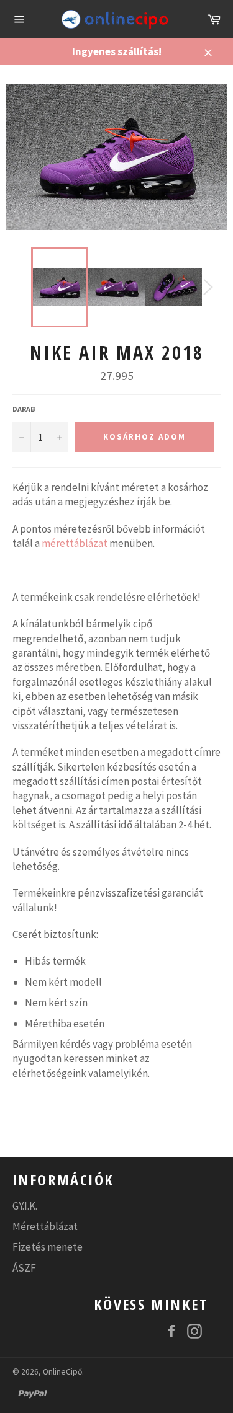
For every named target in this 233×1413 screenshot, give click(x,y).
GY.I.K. (24, 1206)
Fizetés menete (47, 1247)
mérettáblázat (74, 543)
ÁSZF (24, 1268)
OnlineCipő (62, 1371)
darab (23, 409)
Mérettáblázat (45, 1226)
